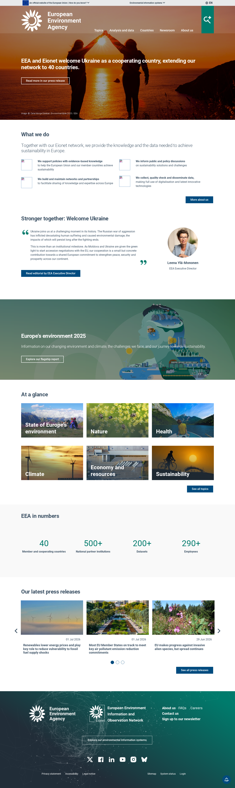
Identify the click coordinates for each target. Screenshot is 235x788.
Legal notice (88, 773)
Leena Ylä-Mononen (182, 263)
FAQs (182, 708)
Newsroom (167, 30)
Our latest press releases (50, 591)
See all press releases (194, 670)
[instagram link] (133, 759)
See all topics (200, 489)
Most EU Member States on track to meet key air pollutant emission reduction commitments (117, 648)
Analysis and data (121, 30)
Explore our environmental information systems (117, 740)
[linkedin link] (112, 759)
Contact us (170, 713)
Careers (196, 708)
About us (187, 30)
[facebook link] (101, 759)
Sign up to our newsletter (181, 719)
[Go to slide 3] (122, 662)
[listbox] (56, 3)
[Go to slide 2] (117, 662)
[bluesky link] (144, 759)
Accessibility (71, 773)
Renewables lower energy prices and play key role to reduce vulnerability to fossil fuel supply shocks (52, 648)
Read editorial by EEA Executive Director (51, 273)
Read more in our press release (45, 80)
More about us (199, 199)
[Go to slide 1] (112, 662)
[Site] (52, 20)
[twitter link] (90, 759)
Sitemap (151, 773)
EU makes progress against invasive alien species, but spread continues (180, 647)
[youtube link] (123, 759)
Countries (147, 30)
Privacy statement (51, 773)
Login (183, 773)
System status (168, 773)
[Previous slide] (16, 631)
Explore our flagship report (42, 359)
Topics (98, 30)
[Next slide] (219, 631)
